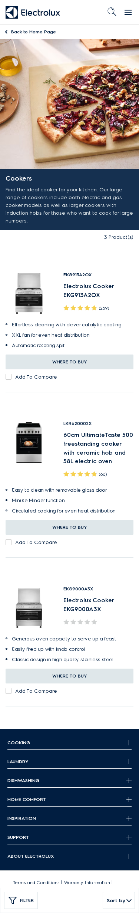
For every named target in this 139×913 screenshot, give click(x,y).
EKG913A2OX (77, 274)
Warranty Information (87, 882)
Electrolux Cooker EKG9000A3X (88, 605)
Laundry (18, 761)
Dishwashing (23, 780)
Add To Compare (36, 377)
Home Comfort (26, 799)
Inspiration (21, 818)
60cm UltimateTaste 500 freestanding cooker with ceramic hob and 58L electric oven (98, 448)
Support (18, 837)
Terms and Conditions (36, 882)
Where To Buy (69, 362)
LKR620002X (77, 423)
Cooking (18, 742)
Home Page (33, 31)
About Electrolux (30, 856)
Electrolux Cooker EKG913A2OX (88, 291)
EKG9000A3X (78, 588)
